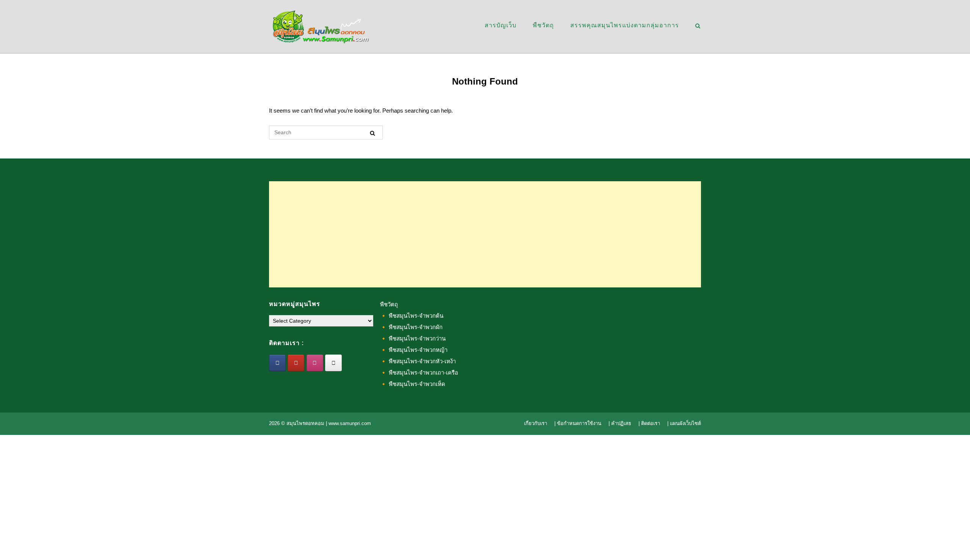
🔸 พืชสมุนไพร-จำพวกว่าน (413, 338)
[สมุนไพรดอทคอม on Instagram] (315, 363)
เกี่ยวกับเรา (535, 423)
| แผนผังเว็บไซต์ (684, 423)
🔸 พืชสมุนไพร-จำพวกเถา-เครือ (419, 372)
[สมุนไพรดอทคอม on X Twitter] (333, 363)
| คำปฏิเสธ (620, 423)
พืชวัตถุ (543, 25)
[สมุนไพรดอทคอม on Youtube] (296, 363)
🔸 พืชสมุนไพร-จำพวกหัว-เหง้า (418, 361)
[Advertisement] (485, 234)
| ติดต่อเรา (649, 423)
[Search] (372, 133)
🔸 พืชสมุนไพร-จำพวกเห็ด (412, 384)
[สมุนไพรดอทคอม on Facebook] (277, 363)
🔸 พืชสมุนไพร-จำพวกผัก (411, 327)
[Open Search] (698, 26)
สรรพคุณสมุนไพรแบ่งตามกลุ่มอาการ (624, 25)
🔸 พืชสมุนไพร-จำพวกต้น (411, 315)
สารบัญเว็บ (500, 25)
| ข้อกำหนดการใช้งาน (577, 423)
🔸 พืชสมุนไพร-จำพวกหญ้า (413, 350)
